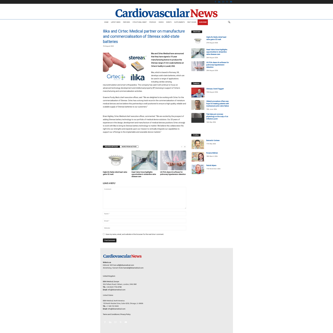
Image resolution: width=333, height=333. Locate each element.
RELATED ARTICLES (111, 146)
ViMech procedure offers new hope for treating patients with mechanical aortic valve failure (217, 103)
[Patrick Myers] (197, 169)
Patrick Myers (211, 165)
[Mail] (223, 2)
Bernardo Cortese (212, 140)
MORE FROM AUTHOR (129, 146)
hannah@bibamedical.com (133, 268)
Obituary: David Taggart (215, 89)
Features (126, 22)
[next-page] (185, 146)
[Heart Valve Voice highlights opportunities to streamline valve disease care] (145, 160)
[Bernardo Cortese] (197, 144)
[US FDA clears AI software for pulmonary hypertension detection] (173, 160)
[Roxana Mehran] (197, 157)
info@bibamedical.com (116, 290)
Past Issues (191, 22)
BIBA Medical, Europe (111, 281)
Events (169, 22)
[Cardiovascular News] (166, 12)
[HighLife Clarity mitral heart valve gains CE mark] (116, 160)
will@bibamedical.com (125, 265)
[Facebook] (215, 2)
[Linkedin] (219, 2)
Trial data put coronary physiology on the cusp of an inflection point (217, 116)
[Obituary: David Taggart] (197, 92)
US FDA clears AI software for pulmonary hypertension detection (217, 64)
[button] (229, 22)
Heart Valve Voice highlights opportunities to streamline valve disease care (144, 174)
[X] (227, 2)
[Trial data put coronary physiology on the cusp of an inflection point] (197, 118)
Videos (161, 22)
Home (106, 22)
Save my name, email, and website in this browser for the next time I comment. (135, 234)
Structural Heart (140, 22)
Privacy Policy (125, 314)
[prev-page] (181, 146)
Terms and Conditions (111, 314)
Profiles (152, 22)
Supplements (179, 22)
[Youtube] (231, 2)
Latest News (115, 22)
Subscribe (203, 22)
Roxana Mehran (212, 153)
